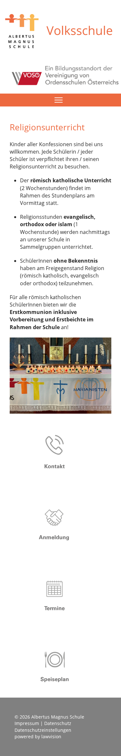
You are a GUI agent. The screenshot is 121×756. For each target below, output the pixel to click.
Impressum (27, 723)
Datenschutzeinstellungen (43, 730)
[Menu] (59, 100)
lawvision (51, 736)
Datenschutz (57, 723)
